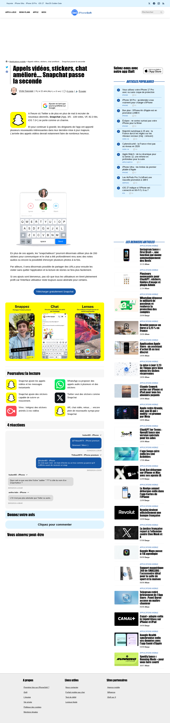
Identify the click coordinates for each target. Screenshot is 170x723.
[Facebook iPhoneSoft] (154, 4)
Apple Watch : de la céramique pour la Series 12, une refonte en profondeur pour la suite (139, 156)
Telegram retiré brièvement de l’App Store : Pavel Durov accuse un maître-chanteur (151, 598)
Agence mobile (113, 687)
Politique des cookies (32, 707)
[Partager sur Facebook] (7, 72)
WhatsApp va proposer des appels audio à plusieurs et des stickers (82, 384)
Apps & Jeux (10, 12)
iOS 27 (41, 3)
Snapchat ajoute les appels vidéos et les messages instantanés (32, 384)
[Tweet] (7, 68)
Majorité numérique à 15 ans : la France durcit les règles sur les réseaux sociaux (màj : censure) (137, 133)
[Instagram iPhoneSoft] (158, 4)
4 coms (70, 91)
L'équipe (27, 697)
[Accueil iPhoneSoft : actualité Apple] (6, 61)
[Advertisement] (85, 39)
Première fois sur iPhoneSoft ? (36, 687)
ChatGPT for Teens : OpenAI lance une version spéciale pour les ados (151, 433)
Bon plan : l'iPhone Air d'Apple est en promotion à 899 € (139, 111)
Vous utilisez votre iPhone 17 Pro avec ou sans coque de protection (138, 90)
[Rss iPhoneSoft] (163, 4)
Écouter (82, 91)
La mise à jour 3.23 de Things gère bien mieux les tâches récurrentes (151, 369)
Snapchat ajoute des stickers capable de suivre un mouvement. (33, 397)
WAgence (111, 692)
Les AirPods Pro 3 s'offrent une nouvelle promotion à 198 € (137, 178)
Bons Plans (24, 12)
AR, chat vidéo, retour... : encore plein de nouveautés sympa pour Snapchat (83, 410)
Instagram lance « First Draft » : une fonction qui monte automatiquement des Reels (151, 255)
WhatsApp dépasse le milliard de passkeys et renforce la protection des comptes (151, 305)
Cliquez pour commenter (55, 524)
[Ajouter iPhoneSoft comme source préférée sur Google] (54, 106)
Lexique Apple (71, 702)
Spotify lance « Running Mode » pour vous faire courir (152, 659)
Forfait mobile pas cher (75, 692)
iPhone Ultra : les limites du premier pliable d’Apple (139, 168)
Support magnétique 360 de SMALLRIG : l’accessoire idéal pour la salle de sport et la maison (151, 573)
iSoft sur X (111, 697)
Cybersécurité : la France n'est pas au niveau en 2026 (139, 145)
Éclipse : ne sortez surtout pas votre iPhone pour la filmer (139, 122)
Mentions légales (31, 712)
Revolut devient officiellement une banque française (150, 512)
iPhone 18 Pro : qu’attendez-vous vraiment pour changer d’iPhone (138, 101)
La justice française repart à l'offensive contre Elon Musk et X (151, 532)
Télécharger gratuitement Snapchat (54, 291)
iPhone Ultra (19, 3)
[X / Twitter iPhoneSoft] (149, 4)
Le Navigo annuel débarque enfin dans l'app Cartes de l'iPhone (152, 492)
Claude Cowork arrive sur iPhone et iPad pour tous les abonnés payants (151, 391)
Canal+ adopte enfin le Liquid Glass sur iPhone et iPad (151, 619)
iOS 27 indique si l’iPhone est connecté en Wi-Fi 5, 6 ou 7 (136, 188)
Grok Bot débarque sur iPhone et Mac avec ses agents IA (151, 472)
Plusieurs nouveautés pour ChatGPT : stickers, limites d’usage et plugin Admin (150, 279)
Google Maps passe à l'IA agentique (151, 552)
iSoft (25, 692)
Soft (85, 12)
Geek (43, 12)
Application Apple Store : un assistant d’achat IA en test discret (151, 348)
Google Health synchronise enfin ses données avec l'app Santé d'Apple (151, 639)
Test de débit (70, 697)
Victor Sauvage (26, 91)
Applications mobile (17, 61)
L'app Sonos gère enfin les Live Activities (150, 454)
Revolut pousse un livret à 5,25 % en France (150, 328)
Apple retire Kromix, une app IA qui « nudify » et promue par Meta (151, 412)
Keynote (10, 3)
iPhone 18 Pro (31, 3)
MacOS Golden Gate (54, 3)
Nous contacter (71, 687)
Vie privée (28, 702)
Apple (36, 12)
